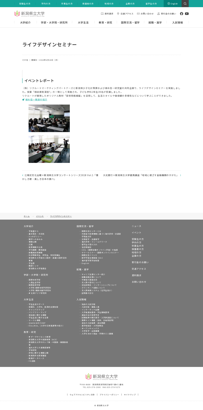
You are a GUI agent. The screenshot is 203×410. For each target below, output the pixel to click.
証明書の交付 (87, 293)
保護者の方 (138, 249)
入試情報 (81, 299)
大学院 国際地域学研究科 (40, 287)
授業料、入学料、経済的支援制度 (43, 307)
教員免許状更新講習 (37, 355)
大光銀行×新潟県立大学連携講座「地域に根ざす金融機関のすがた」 (141, 175)
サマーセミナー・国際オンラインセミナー (100, 252)
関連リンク (34, 265)
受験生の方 (138, 239)
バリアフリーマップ (37, 312)
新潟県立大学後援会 (37, 268)
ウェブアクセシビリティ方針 (82, 394)
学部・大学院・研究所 (36, 274)
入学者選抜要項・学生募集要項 (95, 312)
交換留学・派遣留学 (90, 239)
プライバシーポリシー (109, 394)
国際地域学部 (34, 279)
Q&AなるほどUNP (37, 323)
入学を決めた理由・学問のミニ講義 (97, 333)
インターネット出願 (90, 309)
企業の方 (137, 255)
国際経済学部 (34, 285)
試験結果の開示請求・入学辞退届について (100, 317)
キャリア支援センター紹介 (93, 274)
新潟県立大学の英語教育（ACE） (43, 339)
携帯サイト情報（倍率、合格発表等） (98, 320)
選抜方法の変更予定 (90, 315)
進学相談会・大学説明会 (92, 325)
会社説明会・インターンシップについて (99, 285)
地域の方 (137, 252)
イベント (137, 232)
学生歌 (32, 263)
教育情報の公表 (36, 247)
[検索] (185, 3)
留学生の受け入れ (89, 244)
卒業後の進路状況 (89, 279)
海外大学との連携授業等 (39, 347)
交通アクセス (139, 268)
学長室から (34, 231)
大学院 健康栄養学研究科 (40, 290)
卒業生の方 (138, 245)
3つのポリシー (35, 236)
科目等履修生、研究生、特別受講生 (44, 255)
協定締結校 (87, 247)
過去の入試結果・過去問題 (93, 323)
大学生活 (29, 299)
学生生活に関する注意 (38, 317)
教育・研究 (30, 332)
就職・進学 (83, 269)
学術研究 (33, 350)
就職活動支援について (91, 277)
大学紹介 (29, 226)
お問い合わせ (139, 281)
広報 (31, 244)
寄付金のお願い (140, 262)
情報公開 (33, 241)
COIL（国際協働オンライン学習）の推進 (100, 250)
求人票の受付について (91, 282)
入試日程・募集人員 (90, 307)
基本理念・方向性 (36, 233)
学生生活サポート (36, 304)
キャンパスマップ (36, 309)
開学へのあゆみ (36, 239)
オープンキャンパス (90, 328)
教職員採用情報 (36, 252)
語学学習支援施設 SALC (92, 257)
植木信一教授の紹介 (36, 99)
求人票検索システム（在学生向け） (97, 290)
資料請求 (137, 275)
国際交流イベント (89, 255)
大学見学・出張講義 (90, 331)
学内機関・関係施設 (37, 250)
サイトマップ (130, 394)
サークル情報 (34, 320)
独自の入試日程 (88, 304)
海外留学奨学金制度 (90, 260)
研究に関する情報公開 (38, 353)
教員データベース (36, 358)
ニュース (136, 226)
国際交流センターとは (91, 231)
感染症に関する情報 (37, 315)
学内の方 (137, 242)
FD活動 (32, 361)
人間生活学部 (34, 282)
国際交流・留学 (85, 226)
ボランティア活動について (93, 287)
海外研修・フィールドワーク (94, 241)
